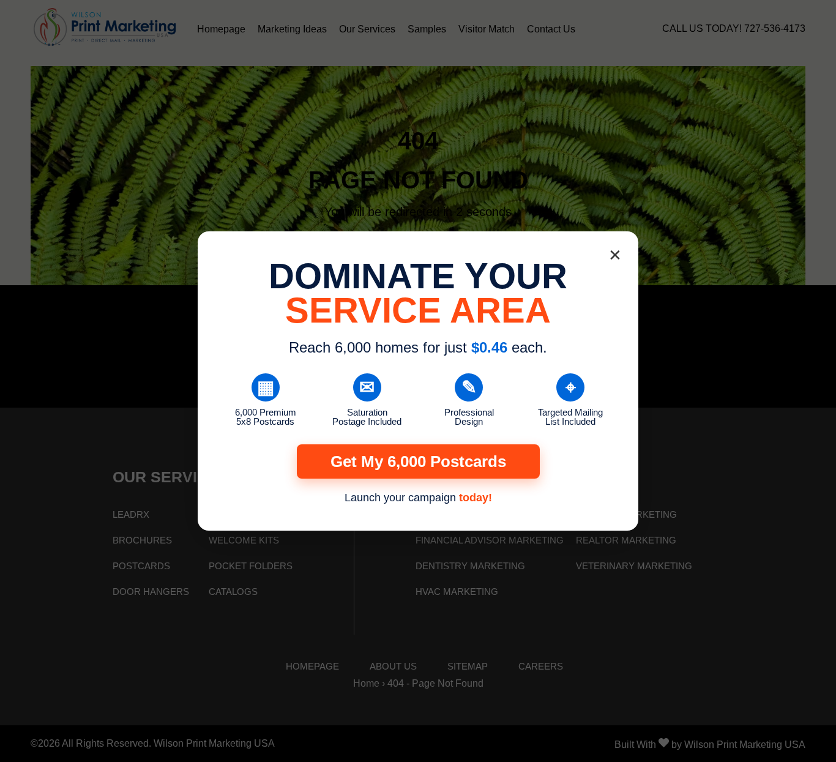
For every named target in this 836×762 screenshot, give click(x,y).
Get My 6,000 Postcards (418, 461)
